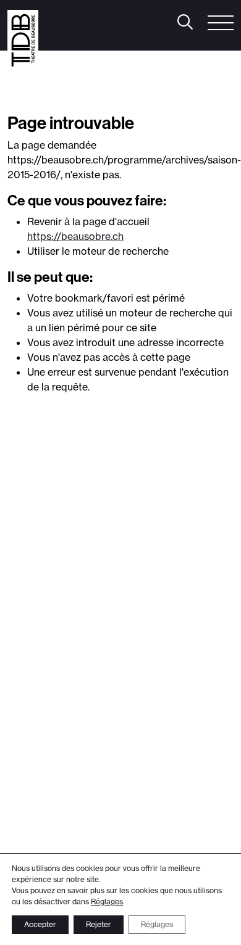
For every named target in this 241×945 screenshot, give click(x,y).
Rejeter (98, 924)
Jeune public (208, 103)
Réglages (107, 901)
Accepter (40, 924)
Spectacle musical (131, 103)
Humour (56, 87)
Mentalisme (57, 103)
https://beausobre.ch (75, 236)
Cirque (150, 87)
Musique (104, 87)
